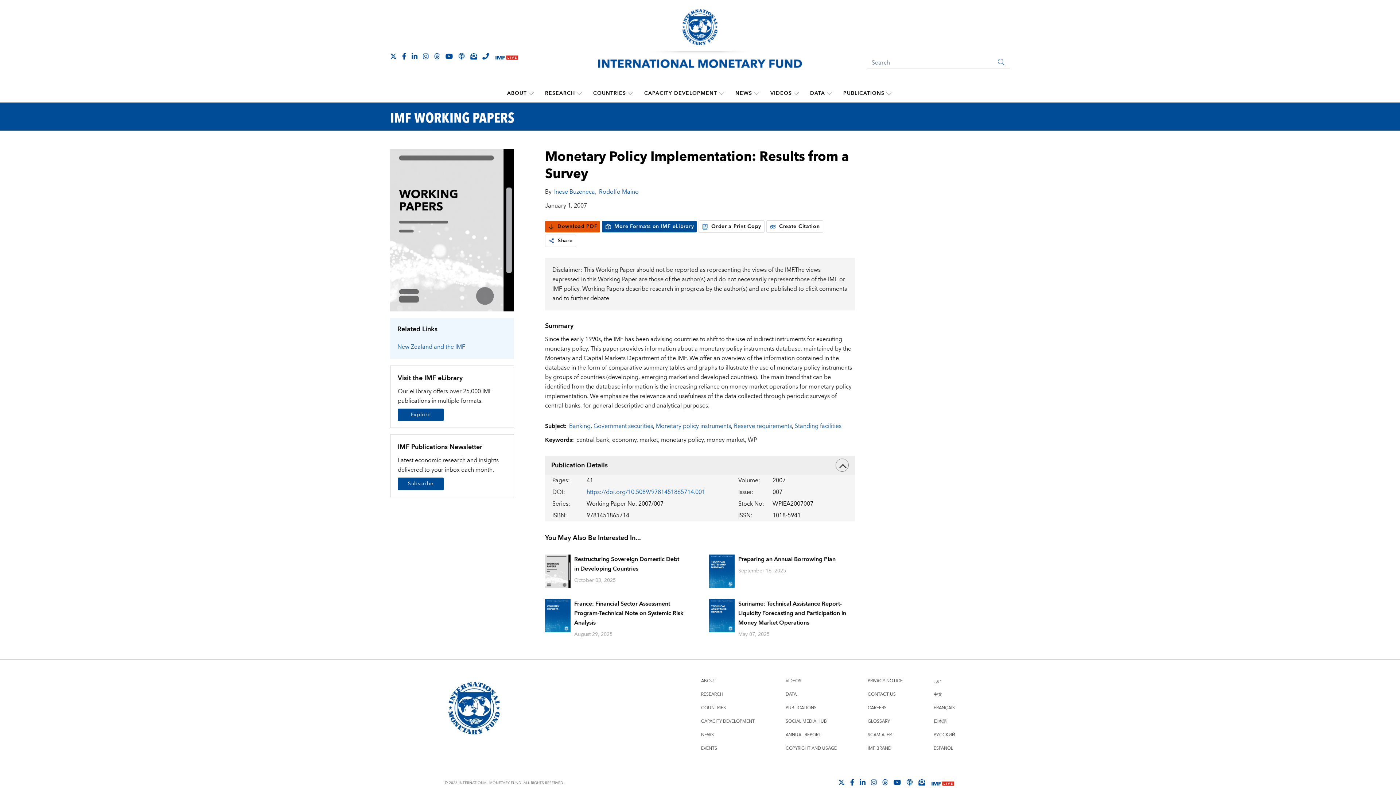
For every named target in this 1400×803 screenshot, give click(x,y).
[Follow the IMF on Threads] (437, 56)
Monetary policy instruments (693, 426)
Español (943, 748)
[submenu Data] (829, 93)
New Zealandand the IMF (431, 347)
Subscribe (420, 483)
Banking (580, 426)
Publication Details (579, 465)
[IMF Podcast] (461, 56)
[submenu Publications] (888, 93)
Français (944, 708)
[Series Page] (452, 229)
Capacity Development (680, 93)
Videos (781, 93)
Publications (863, 93)
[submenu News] (756, 93)
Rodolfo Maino (619, 192)
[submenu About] (531, 93)
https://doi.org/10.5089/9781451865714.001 (646, 492)
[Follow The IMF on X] (393, 56)
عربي (938, 681)
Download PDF (577, 226)
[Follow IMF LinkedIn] (414, 56)
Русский (944, 735)
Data (817, 93)
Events (709, 748)
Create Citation (799, 226)
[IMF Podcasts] (909, 782)
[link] (551, 241)
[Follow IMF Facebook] (404, 56)
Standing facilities (818, 426)
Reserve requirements (763, 426)
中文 (938, 694)
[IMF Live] (506, 56)
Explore (421, 414)
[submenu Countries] (630, 93)
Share (565, 240)
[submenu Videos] (796, 93)
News (743, 93)
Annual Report (803, 735)
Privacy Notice (885, 681)
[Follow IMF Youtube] (449, 56)
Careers (877, 708)
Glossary (879, 721)
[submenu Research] (579, 93)
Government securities (623, 426)
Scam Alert (881, 735)
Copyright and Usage (811, 748)
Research (560, 93)
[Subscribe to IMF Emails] (473, 56)
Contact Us (882, 694)
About (517, 93)
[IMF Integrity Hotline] (485, 56)
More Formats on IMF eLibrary (654, 226)
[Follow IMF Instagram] (426, 56)
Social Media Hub (806, 721)
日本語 (940, 721)
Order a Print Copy (736, 226)
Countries (609, 93)
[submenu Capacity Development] (721, 93)
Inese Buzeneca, (575, 192)
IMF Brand (879, 748)
